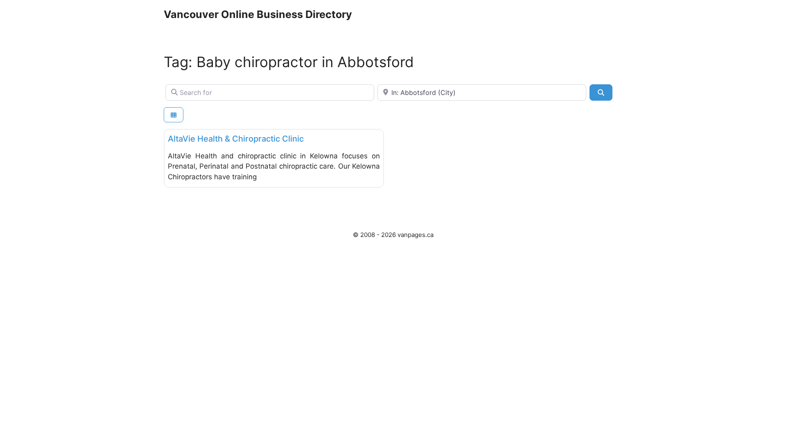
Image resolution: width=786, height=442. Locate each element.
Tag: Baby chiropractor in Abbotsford (289, 61)
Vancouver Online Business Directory (258, 14)
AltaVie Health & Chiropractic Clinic (236, 139)
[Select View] (173, 114)
